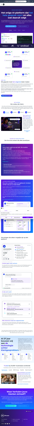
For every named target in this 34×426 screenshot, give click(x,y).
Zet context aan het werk (7, 199)
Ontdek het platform (22, 405)
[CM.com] (4, 4)
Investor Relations (15, 420)
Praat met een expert (10, 26)
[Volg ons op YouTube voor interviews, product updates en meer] (9, 423)
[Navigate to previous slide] (1, 357)
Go (28, 1)
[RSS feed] (7, 423)
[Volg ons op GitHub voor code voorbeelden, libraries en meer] (2, 423)
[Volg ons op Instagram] (4, 423)
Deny (6, 217)
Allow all (27, 217)
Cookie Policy (25, 419)
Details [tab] (17, 210)
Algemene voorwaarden (16, 419)
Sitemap (2, 420)
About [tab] (28, 210)
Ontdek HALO (5, 161)
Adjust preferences (17, 217)
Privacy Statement (4, 419)
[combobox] (21, 1)
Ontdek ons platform (22, 26)
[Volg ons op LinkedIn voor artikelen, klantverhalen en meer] (6, 423)
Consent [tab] (6, 210)
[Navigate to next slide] (32, 357)
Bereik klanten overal (27, 131)
